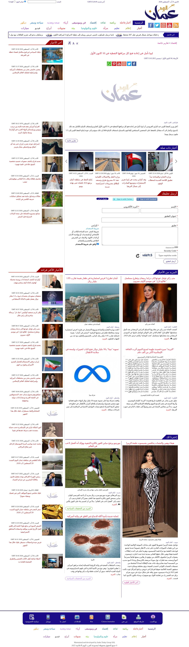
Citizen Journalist (108, 622)
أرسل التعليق (171, 261)
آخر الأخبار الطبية (131, 582)
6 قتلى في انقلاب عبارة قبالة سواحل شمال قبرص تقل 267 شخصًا (161, 35)
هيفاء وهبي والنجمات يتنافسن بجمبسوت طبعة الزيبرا (150, 443)
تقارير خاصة (163, 43)
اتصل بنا (63, 622)
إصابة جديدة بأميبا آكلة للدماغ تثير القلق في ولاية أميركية (92, 516)
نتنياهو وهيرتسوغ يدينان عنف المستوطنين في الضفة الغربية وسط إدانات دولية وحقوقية (25, 397)
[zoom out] (77, 43)
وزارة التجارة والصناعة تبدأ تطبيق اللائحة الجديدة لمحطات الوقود (160, 180)
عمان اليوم (20, 2)
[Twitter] (123, 200)
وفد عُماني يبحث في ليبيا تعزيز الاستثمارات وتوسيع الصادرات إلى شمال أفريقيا (133, 183)
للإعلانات (77, 622)
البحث (59, 2)
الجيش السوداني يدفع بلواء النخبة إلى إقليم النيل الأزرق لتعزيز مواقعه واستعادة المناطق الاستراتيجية (25, 529)
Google (11, 2)
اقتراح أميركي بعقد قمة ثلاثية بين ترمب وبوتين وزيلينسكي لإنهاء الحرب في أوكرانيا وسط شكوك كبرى (25, 129)
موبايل (48, 622)
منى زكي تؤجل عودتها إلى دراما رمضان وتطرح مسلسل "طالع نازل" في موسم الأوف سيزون (25, 332)
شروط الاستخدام (92, 228)
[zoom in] (69, 43)
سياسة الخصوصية (32, 622)
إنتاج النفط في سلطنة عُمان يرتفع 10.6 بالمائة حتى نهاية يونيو (81, 183)
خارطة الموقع (139, 622)
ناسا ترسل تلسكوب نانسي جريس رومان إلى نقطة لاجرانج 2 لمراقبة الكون (95, 35)
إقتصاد (174, 43)
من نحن (124, 622)
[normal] (73, 43)
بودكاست (153, 622)
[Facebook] (146, 200)
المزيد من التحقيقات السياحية (79, 508)
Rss (91, 622)
